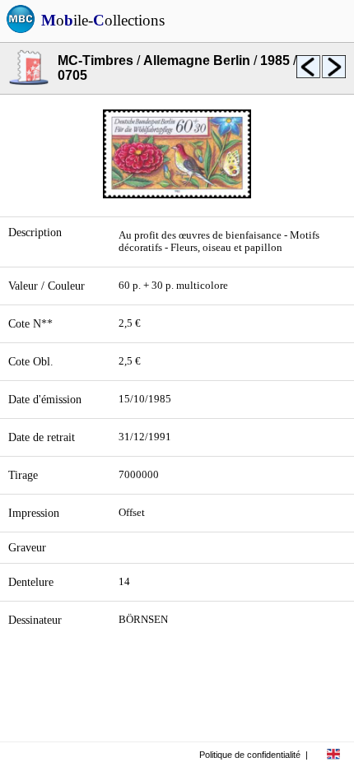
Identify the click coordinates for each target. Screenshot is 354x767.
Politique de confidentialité (249, 755)
